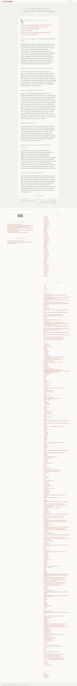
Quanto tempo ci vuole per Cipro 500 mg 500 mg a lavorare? (35, 32)
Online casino (46, 554)
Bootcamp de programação (48, 390)
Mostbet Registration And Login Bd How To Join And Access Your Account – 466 (57, 538)
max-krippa (46, 493)
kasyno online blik (47, 468)
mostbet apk (46, 500)
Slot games (45, 603)
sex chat (45, 600)
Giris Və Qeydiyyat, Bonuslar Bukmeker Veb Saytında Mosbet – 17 (54, 442)
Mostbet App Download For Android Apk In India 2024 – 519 (53, 503)
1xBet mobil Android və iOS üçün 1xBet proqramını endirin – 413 (54, 322)
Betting (45, 378)
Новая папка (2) (46, 647)
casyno (45, 406)
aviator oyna (46, 352)
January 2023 (46, 236)
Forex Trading (46, 433)
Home (70, 1)
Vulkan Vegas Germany (47, 630)
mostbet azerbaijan (47, 511)
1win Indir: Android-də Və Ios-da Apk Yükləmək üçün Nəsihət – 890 (55, 302)
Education (45, 425)
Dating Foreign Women (47, 416)
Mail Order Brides (47, 484)
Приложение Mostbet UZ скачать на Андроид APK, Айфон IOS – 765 (53, 654)
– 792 (45, 288)
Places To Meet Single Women (49, 590)
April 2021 (45, 264)
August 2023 (46, 227)
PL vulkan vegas (46, 589)
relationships (46, 594)
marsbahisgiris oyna (47, 492)
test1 (44, 609)
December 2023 (46, 222)
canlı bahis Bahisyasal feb (48, 399)
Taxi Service (46, 607)
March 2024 (46, 218)
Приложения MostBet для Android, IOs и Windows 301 (52, 656)
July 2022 (45, 244)
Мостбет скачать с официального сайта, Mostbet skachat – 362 (52, 646)
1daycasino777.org (47, 293)
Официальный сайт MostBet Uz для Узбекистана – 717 (51, 651)
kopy (44, 473)
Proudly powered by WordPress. (8, 684)
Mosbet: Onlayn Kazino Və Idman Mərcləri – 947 (51, 497)
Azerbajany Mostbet (47, 355)
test (44, 608)
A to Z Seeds (7, 1)
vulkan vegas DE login (47, 629)
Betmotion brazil (46, 374)
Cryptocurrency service (47, 414)
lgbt (44, 479)
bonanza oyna (46, 386)
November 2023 (46, 223)
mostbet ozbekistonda (47, 532)
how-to (45, 449)
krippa (45, 475)
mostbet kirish (46, 525)
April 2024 (45, 216)
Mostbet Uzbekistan (47, 543)
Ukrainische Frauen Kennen (48, 617)
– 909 (45, 289)
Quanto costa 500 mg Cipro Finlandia (30, 28)
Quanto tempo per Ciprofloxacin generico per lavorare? (34, 27)
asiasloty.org (46, 350)
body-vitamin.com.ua (47, 385)
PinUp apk (45, 586)
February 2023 (46, 235)
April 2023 (45, 232)
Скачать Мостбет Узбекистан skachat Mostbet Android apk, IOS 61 (54, 659)
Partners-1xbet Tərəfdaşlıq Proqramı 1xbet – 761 (51, 566)
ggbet (45, 441)
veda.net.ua (45, 622)
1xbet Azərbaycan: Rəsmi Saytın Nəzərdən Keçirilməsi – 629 (53, 314)
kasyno (45, 467)
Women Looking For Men (48, 639)
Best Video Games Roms (48, 373)
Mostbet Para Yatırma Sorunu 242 (49, 533)
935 (44, 342)
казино (45, 642)
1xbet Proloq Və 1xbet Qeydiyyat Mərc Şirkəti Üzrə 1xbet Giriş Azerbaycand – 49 (57, 328)
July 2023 (45, 228)
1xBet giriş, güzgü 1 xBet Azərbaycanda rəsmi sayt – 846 (53, 319)
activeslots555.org (47, 343)
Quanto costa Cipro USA (26, 30)
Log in (45, 673)
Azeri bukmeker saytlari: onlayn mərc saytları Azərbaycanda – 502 (54, 356)
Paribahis (45, 564)
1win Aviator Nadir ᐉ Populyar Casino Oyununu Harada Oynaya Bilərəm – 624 (56, 299)
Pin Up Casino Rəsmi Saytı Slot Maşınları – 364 (51, 581)
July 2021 (45, 260)
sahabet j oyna (46, 599)
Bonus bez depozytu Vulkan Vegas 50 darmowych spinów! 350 (54, 387)
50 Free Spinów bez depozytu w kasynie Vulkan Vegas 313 (53, 339)
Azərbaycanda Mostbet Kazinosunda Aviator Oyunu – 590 (53, 359)
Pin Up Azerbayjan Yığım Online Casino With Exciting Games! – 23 (54, 577)
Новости (45, 650)
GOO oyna (45, 445)
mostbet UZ (46, 542)
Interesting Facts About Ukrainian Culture (50, 456)
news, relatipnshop (47, 550)
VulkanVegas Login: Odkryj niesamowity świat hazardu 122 (53, 634)
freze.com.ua (46, 434)
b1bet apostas (46, 363)
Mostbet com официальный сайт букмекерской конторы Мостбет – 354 (53, 517)
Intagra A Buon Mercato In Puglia (28, 200)
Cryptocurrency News (47, 412)
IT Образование (46, 460)
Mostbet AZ (45, 508)
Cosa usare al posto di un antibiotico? (29, 34)
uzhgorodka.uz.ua (47, 621)
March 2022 (46, 249)
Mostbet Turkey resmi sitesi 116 (49, 541)
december (45, 419)
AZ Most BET (46, 354)
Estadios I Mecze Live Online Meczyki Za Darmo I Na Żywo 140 (54, 426)
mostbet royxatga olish (47, 539)
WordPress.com (26, 684)
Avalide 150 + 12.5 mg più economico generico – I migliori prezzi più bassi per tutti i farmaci (47, 201)
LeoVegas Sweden (47, 477)
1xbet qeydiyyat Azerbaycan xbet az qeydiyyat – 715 (52, 329)
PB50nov (45, 570)
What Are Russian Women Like (49, 637)
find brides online (46, 429)
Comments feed (46, 675)
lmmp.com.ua (46, 481)
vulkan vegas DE (46, 627)
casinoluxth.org (46, 402)
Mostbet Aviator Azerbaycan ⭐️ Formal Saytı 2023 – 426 (53, 507)
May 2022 (45, 247)
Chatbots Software (47, 407)
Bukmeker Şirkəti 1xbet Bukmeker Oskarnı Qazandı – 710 (53, 398)
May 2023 (45, 231)
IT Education (46, 459)
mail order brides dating (48, 485)
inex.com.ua (46, 455)
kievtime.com (46, 472)
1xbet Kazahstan (46, 321)
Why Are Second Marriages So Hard (50, 638)
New (44, 547)
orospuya (45, 562)
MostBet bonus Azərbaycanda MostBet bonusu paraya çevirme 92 (54, 516)
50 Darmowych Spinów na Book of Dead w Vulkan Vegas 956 (54, 338)
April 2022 (45, 248)
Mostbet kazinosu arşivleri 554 (48, 524)
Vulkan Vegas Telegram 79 (48, 633)
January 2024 (46, 220)
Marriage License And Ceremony (49, 488)
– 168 (44, 284)
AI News (45, 347)
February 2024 (46, 219)
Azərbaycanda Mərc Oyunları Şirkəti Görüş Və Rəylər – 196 (53, 358)
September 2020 (46, 270)
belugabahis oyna (46, 367)
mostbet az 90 (46, 510)
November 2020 (46, 268)
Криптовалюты (46, 643)
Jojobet (45, 464)
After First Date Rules (47, 346)
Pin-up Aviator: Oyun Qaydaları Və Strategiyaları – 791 (53, 585)
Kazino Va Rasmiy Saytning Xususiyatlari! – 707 (51, 471)
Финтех (45, 660)
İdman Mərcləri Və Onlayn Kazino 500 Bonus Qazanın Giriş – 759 (54, 452)
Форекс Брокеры (46, 662)
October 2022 (46, 240)
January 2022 (46, 252)
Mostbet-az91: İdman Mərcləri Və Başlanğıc (14, 224)
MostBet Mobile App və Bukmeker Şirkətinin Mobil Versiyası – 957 (54, 528)
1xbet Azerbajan (46, 307)
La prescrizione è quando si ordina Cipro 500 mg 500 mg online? (36, 25)
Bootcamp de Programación (48, 391)
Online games (46, 558)
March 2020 (46, 276)
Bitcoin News (46, 381)
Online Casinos (46, 555)
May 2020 (45, 274)
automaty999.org (46, 351)
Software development (47, 605)
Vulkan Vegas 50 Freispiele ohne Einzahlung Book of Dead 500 (54, 625)
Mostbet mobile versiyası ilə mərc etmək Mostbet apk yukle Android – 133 (56, 529)
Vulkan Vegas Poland (47, 631)
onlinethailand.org (47, 559)
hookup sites (46, 447)
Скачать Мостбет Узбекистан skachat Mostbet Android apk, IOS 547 (54, 658)
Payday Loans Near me (47, 567)
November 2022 (46, 239)
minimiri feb (46, 496)
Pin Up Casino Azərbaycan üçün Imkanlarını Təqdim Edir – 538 (54, 578)
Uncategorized (40, 195)
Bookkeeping (46, 389)
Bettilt (45, 377)
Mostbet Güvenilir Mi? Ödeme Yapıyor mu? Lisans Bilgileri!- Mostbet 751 (55, 521)
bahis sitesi (45, 364)
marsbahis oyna (46, 489)
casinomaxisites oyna (47, 403)
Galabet (45, 437)
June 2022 (45, 245)
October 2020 (46, 269)
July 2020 (45, 273)
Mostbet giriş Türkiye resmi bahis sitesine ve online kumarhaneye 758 (55, 520)
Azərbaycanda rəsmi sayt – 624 (49, 360)
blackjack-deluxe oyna (47, 382)
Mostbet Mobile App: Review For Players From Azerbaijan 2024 (17, 232)
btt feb (45, 395)
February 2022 (46, 251)
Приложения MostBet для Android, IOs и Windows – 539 (52, 655)
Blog (44, 383)
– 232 (45, 285)
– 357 (44, 287)
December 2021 (46, 253)
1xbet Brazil (45, 317)
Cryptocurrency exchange (48, 411)
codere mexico (46, 410)
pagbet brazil (46, 563)
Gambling (45, 438)
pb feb (45, 568)
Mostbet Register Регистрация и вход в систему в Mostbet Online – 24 (54, 537)
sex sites (45, 601)
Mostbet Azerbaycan (47, 512)
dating (45, 415)
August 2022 (46, 243)
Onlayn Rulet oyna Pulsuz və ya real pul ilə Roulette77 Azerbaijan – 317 (55, 551)
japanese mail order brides (48, 463)
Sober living (46, 604)
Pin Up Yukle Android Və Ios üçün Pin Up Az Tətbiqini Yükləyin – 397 (55, 582)
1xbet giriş (45, 318)
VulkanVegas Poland (47, 635)
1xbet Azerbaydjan (47, 308)
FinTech (45, 430)
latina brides (46, 476)
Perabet (45, 571)
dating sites (45, 418)
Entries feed (46, 674)
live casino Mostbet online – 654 (49, 480)
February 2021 (46, 265)
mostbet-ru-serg (46, 546)
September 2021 (46, 257)
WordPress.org (46, 677)
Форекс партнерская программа (48, 664)
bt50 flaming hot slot (47, 394)
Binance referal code (10, 242)
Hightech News (46, 446)
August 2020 (46, 272)
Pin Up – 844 (46, 572)
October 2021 (46, 256)
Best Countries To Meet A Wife (49, 368)
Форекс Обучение (46, 663)
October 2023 (46, 224)
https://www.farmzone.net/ (44, 8)
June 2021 (45, 261)
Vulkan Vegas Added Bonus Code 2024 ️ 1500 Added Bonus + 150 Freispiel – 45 (56, 626)
